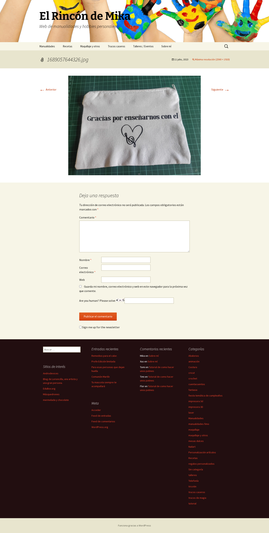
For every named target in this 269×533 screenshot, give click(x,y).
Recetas (67, 46)
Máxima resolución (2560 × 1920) (212, 59)
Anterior (47, 89)
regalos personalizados (201, 463)
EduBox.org (49, 388)
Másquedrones (51, 394)
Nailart (191, 446)
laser (191, 412)
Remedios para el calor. (104, 355)
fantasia (192, 390)
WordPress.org (99, 427)
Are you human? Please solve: (97, 300)
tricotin (192, 486)
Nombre (85, 260)
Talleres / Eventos (143, 46)
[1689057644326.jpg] (134, 125)
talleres (192, 475)
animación (193, 361)
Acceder (96, 410)
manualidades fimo (198, 424)
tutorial (192, 503)
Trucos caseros (116, 46)
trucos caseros (196, 492)
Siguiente (220, 89)
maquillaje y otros (198, 435)
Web (82, 280)
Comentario (87, 217)
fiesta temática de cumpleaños (205, 395)
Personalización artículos (202, 452)
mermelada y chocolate (56, 400)
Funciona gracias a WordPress (134, 525)
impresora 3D (195, 407)
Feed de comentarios (103, 421)
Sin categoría (195, 469)
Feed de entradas (101, 415)
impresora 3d (195, 401)
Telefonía (193, 480)
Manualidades (47, 46)
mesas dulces (196, 441)
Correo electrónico (87, 270)
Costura (192, 367)
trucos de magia (197, 497)
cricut (191, 372)
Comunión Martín (100, 376)
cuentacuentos (196, 384)
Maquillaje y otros (90, 46)
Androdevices (50, 373)
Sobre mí (166, 46)
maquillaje (193, 429)
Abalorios (193, 355)
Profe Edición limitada (103, 361)
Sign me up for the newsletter (101, 327)
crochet (192, 378)
